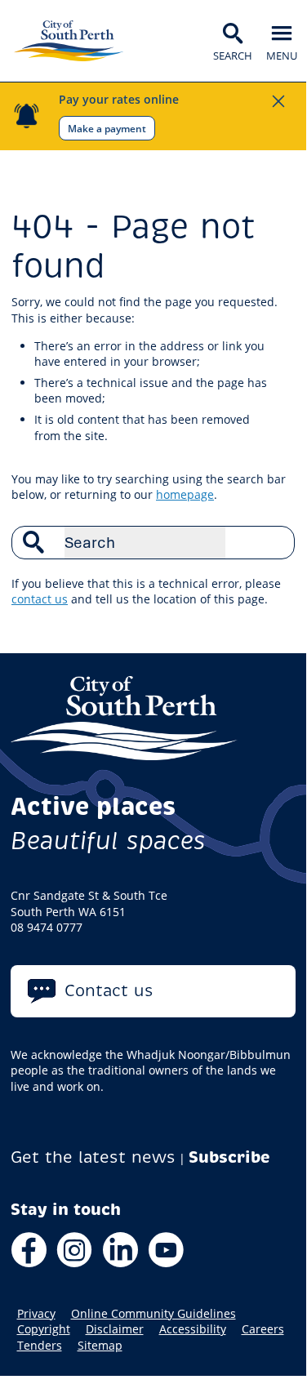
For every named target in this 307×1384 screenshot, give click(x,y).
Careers (263, 1329)
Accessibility (192, 1329)
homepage (185, 494)
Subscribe (229, 1157)
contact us (39, 599)
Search (273, 542)
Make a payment (107, 128)
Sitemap (100, 1345)
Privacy (36, 1313)
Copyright (43, 1329)
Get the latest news (93, 1157)
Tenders (39, 1345)
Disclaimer (115, 1329)
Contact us (109, 991)
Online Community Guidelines (153, 1313)
